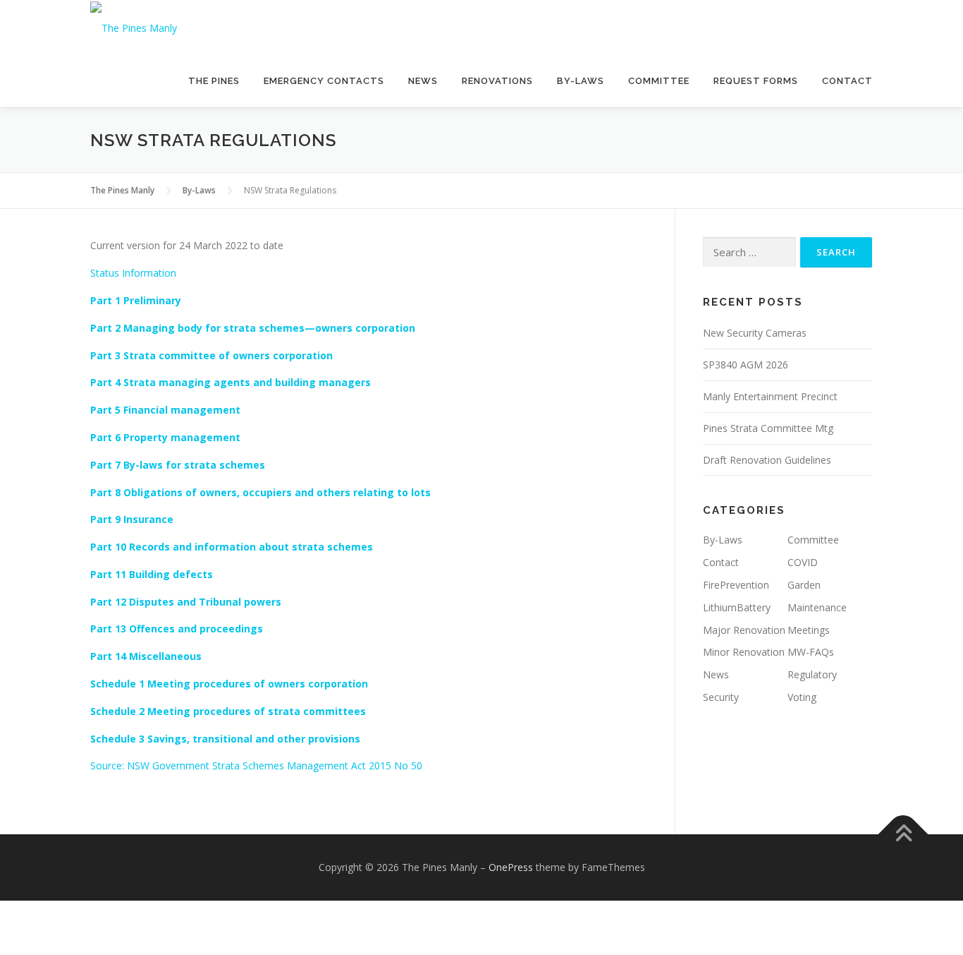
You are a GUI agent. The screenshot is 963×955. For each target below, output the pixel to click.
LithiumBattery (737, 607)
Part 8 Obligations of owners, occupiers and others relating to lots (260, 492)
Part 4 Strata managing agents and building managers (230, 382)
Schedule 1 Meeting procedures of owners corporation (229, 683)
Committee (658, 81)
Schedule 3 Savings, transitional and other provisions (225, 738)
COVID (802, 562)
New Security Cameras (754, 333)
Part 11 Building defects (151, 574)
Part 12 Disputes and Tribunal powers (185, 601)
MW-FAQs (810, 652)
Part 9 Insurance (131, 519)
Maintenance (817, 607)
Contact (847, 81)
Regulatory (812, 674)
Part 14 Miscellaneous (146, 656)
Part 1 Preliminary (135, 300)
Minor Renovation (744, 652)
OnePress (511, 867)
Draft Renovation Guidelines (767, 460)
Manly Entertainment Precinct (770, 396)
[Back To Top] (903, 835)
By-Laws (580, 81)
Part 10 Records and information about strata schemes (231, 546)
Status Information (133, 273)
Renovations (497, 81)
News (423, 81)
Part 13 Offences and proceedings (176, 628)
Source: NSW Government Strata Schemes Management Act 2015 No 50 (256, 765)
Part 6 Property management (165, 437)
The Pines (214, 81)
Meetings (808, 630)
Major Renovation (744, 630)
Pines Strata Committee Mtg (768, 428)
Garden (804, 584)
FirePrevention (736, 584)
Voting (801, 697)
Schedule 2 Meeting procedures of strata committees (228, 711)
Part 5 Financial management (165, 409)
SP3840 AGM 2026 (745, 364)
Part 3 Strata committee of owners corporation (211, 355)
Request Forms (755, 81)
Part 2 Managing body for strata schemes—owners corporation (252, 328)
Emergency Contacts (324, 81)
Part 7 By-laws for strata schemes (177, 465)
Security (721, 697)
